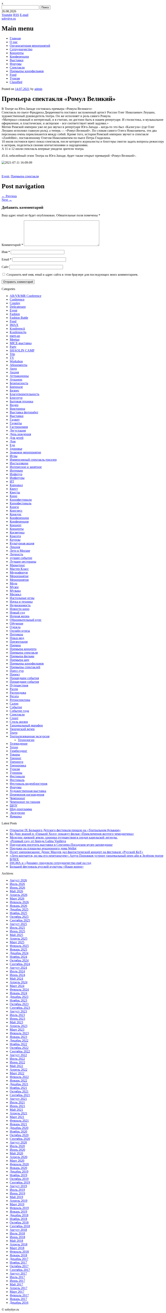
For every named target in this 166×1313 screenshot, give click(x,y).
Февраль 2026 (19, 902)
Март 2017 (17, 1291)
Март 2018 (17, 1248)
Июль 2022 (17, 1058)
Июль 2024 (17, 971)
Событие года (19, 711)
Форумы (15, 64)
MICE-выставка (21, 343)
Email (7, 259)
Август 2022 (18, 1055)
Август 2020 (18, 1142)
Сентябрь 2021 (20, 1095)
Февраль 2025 (19, 946)
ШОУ (13, 805)
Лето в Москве (20, 550)
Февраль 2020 (19, 1164)
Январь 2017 (18, 1299)
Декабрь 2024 (19, 953)
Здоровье (16, 448)
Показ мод (17, 638)
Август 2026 (18, 880)
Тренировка (18, 765)
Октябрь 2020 (19, 1135)
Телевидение (19, 743)
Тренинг (15, 758)
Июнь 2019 (17, 1193)
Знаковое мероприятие (25, 452)
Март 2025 (17, 942)
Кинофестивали (21, 499)
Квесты (15, 492)
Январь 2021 (18, 1124)
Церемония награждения (27, 794)
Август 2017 (18, 1273)
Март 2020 (17, 1160)
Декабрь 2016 (19, 1302)
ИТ (12, 481)
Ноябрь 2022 (18, 1044)
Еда (12, 445)
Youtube (7, 15)
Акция (14, 372)
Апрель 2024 (18, 982)
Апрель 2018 (18, 1244)
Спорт (14, 718)
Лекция (15, 547)
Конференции (19, 56)
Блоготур (16, 397)
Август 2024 (18, 967)
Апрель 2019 (18, 1200)
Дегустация (18, 430)
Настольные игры (22, 598)
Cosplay (15, 303)
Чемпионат (17, 798)
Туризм (15, 78)
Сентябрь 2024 (20, 964)
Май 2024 (16, 978)
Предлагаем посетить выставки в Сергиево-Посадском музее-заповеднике (61, 844)
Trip (12, 354)
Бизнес (14, 390)
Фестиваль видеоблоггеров (28, 783)
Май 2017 (16, 1284)
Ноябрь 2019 (18, 1175)
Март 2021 (17, 1117)
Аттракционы (19, 376)
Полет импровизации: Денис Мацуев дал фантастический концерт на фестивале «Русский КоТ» (76, 852)
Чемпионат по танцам (25, 802)
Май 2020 (16, 1153)
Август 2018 (18, 1229)
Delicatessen (18, 306)
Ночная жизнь (19, 616)
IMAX (14, 325)
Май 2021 (16, 1109)
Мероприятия (19, 579)
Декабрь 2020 (19, 1128)
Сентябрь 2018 (20, 1226)
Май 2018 (16, 1240)
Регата (14, 696)
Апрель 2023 (18, 1026)
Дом (13, 441)
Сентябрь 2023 (20, 1007)
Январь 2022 (18, 1080)
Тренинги (16, 761)
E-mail (24, 15)
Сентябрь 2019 (20, 1182)
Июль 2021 (17, 1102)
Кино (13, 496)
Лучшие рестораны (23, 561)
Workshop (16, 361)
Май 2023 (16, 1022)
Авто (13, 368)
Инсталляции (19, 463)
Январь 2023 (18, 1037)
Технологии (26, 740)
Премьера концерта (23, 649)
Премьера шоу (19, 660)
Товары (15, 754)
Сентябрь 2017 (20, 1270)
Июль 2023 (17, 1015)
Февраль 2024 (19, 989)
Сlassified (16, 82)
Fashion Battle (19, 317)
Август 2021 (18, 1098)
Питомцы (16, 634)
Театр (13, 732)
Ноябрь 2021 (18, 1088)
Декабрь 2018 (19, 1215)
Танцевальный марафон (26, 725)
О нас (14, 42)
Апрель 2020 (18, 1157)
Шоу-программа (21, 809)
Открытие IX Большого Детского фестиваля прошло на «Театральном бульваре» (65, 830)
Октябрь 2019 (19, 1179)
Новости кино (19, 609)
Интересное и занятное (26, 467)
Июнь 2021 (17, 1106)
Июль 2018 (17, 1233)
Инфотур (16, 474)
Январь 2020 (18, 1168)
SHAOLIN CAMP (22, 350)
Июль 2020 (17, 1146)
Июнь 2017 (17, 1280)
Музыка (15, 590)
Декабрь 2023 (19, 997)
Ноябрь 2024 (18, 956)
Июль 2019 (17, 1189)
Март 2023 (17, 1029)
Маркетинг (17, 565)
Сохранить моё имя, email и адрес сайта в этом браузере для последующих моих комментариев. (72, 274)
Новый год (17, 612)
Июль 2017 (17, 1277)
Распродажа (18, 692)
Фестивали (17, 776)
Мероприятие (19, 576)
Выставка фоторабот (24, 412)
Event (5, 176)
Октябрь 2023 (19, 1004)
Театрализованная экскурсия (29, 736)
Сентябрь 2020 (20, 1138)
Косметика (17, 532)
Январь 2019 (18, 1211)
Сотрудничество (21, 49)
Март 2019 (17, 1204)
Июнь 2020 (17, 1149)
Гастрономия (19, 427)
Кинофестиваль (20, 503)
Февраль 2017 (19, 1295)
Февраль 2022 (19, 1077)
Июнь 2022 (17, 1062)
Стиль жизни (19, 721)
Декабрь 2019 (19, 1171)
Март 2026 (17, 898)
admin (38, 89)
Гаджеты (16, 423)
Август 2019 (18, 1186)
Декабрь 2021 (19, 1084)
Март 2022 (17, 1073)
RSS (16, 15)
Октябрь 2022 (19, 1047)
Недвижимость (20, 605)
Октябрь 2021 (19, 1091)
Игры (13, 456)
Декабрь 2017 (19, 1259)
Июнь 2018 (17, 1237)
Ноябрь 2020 (18, 1131)
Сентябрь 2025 (20, 920)
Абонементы (18, 365)
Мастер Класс (19, 569)
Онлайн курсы (20, 630)
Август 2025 (18, 924)
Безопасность (19, 383)
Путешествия (19, 685)
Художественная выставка (28, 791)
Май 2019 (16, 1197)
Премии (15, 645)
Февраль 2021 (19, 1120)
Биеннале (16, 387)
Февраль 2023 (19, 1033)
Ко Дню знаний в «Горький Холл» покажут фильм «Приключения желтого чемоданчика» (72, 833)
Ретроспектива (20, 700)
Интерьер (16, 470)
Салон (14, 703)
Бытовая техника (21, 401)
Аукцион (16, 379)
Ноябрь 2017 (18, 1262)
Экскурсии (17, 812)
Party (13, 346)
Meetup (14, 339)
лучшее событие (21, 558)
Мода (13, 583)
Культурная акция (22, 543)
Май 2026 (16, 891)
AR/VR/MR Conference (25, 296)
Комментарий (12, 245)
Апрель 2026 (18, 895)
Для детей (16, 437)
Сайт (5, 267)
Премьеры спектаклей (25, 667)
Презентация (19, 641)
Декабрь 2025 (19, 909)
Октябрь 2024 (19, 960)
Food (13, 74)
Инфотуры (17, 478)
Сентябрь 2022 (20, 1051)
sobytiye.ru (9, 18)
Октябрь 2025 (19, 916)
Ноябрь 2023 (18, 1000)
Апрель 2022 (18, 1069)
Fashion (15, 314)
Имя (6, 252)
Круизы (15, 539)
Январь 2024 (18, 993)
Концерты (17, 53)
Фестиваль (17, 780)
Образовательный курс (26, 620)
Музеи (14, 587)
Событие (16, 707)
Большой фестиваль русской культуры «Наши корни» (47, 866)
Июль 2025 (17, 927)
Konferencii (17, 328)
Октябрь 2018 (19, 1222)
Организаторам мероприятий (30, 45)
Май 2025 (16, 935)
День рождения (20, 434)
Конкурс (15, 514)
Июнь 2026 (17, 887)
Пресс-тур (17, 670)
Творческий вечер (22, 729)
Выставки (16, 60)
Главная (15, 38)
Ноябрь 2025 (18, 913)
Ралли (14, 689)
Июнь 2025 (17, 931)
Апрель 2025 (18, 938)
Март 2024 (17, 986)
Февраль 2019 (19, 1208)
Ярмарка (16, 816)
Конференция (19, 521)
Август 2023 (18, 1011)
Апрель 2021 (18, 1113)
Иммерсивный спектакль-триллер (33, 459)
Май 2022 (16, 1066)
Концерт (15, 525)
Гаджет (15, 419)
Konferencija (18, 332)
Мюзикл (15, 594)
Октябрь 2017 (19, 1266)
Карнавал (16, 485)
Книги (14, 507)
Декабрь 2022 (19, 1040)
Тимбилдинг (18, 751)
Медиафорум (19, 572)
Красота (15, 536)
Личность (16, 554)
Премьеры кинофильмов (27, 71)
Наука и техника (21, 601)
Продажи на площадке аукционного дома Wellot (43, 848)
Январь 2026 (18, 905)
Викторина (17, 408)
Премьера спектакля (25, 176)
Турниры (16, 772)
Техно (14, 747)
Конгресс (16, 510)
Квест (14, 488)
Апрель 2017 (18, 1288)
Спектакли (17, 67)
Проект (15, 674)
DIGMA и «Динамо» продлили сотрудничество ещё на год (50, 863)
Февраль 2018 (19, 1251)
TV (12, 357)
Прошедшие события (24, 678)
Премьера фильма (22, 656)
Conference (17, 299)
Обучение (16, 623)
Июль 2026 (17, 884)
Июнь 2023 (17, 1018)
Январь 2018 (18, 1255)
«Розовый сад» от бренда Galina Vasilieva (38, 841)
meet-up (15, 336)
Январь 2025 (18, 949)
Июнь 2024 (17, 975)
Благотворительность (24, 394)
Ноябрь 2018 (18, 1219)
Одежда (15, 627)
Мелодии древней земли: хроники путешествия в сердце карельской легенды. (64, 837)
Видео (14, 405)
